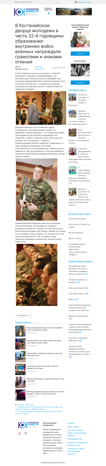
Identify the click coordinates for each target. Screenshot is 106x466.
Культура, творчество (26, 405)
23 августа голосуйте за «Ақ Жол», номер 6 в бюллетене (79, 100)
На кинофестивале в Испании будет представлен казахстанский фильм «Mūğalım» (78, 249)
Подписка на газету (85, 2)
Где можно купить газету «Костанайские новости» (76, 433)
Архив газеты (73, 427)
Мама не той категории (78, 316)
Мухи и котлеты (75, 238)
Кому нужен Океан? (77, 288)
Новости (71, 423)
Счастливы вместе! (76, 294)
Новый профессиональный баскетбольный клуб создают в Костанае (80, 307)
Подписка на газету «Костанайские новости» (75, 451)
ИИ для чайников (76, 233)
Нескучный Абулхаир (77, 219)
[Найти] (76, 2)
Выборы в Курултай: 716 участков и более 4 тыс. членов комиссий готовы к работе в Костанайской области (80, 197)
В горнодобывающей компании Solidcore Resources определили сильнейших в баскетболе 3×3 (79, 175)
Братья (71, 299)
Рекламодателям (74, 439)
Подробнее (80, 53)
